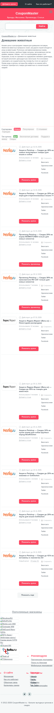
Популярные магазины (27, 611)
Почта (33, 677)
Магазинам (8, 676)
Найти (42, 26)
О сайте (28, 4)
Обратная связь (10, 682)
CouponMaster (27, 13)
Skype (33, 680)
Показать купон (29, 180)
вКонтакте (29, 694)
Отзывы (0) (35, 561)
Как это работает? (44, 4)
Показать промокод (31, 264)
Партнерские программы (42, 660)
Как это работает (11, 679)
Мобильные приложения (41, 665)
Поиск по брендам (39, 663)
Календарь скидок (11, 685)
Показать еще (27, 595)
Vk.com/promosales (39, 686)
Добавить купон (9, 4)
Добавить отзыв (25, 160)
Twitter (34, 682)
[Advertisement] (27, 98)
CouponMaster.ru (9, 36)
